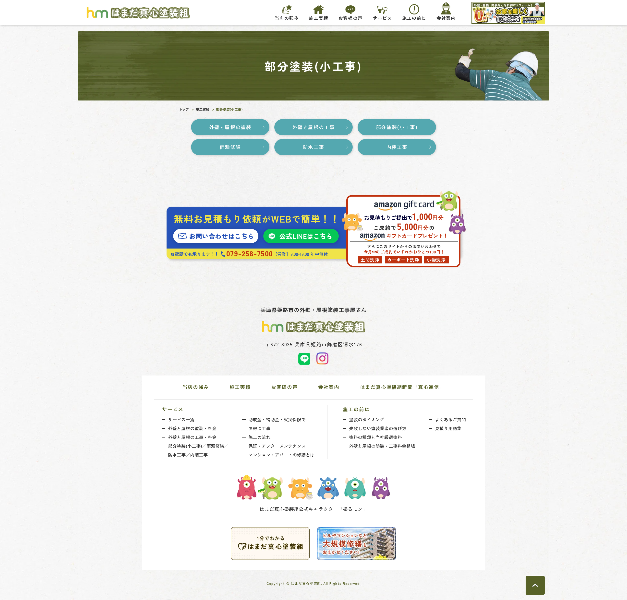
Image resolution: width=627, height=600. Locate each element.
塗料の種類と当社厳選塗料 (375, 437)
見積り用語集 (448, 428)
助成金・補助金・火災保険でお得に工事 (277, 423)
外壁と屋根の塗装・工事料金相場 (382, 446)
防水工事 (313, 146)
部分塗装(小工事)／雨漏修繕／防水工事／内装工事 (198, 450)
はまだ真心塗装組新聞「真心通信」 (402, 386)
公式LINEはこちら (306, 235)
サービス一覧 (181, 419)
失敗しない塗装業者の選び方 (377, 428)
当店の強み (287, 18)
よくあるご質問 (450, 419)
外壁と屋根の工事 (313, 127)
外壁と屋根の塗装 (230, 127)
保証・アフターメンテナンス (277, 446)
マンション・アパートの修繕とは (281, 454)
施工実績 (318, 18)
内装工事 (396, 146)
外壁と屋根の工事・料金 (192, 437)
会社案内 (328, 386)
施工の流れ (259, 437)
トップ (184, 109)
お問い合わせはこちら (221, 235)
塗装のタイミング (366, 419)
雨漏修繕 (230, 146)
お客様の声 (350, 18)
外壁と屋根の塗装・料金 (192, 428)
